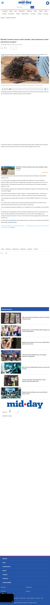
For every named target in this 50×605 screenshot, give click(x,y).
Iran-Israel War (11, 13)
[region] (25, 29)
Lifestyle (40, 11)
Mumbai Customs (7, 91)
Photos (45, 11)
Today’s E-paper (25, 4)
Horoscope (46, 13)
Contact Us (38, 598)
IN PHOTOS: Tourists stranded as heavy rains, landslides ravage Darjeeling (31, 167)
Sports (35, 11)
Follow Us (15, 48)
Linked (8, 48)
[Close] (14, 593)
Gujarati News (29, 587)
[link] (3, 593)
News (16, 11)
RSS (42, 598)
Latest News (4, 11)
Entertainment (22, 11)
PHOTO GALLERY (45, 172)
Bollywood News (25, 13)
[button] (5, 3)
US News (18, 13)
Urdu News (3, 591)
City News (40, 13)
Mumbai (11, 11)
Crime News (33, 13)
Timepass (5, 578)
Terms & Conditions (30, 598)
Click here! (12, 227)
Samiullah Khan (19, 44)
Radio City (28, 591)
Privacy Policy (22, 598)
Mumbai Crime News (11, 17)
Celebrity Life (29, 11)
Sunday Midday (7, 582)
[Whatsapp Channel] (10, 50)
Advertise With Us (15, 598)
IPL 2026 (4, 13)
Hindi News (3, 587)
